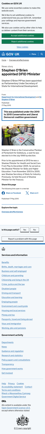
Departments (8, 342)
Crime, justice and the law (13, 284)
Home (4, 60)
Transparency (8, 364)
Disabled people (9, 288)
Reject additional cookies (22, 41)
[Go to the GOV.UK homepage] (10, 54)
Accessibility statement (12, 387)
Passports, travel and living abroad (17, 319)
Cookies (20, 383)
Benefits (5, 262)
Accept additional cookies (22, 35)
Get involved (7, 373)
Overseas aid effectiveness (19, 60)
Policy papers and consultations (16, 360)
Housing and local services (13, 310)
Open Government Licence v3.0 (16, 408)
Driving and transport (11, 293)
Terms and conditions (11, 390)
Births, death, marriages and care (16, 266)
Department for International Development (19, 97)
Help (4, 383)
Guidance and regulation (12, 351)
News (4, 346)
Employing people (10, 301)
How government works (12, 368)
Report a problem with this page (22, 239)
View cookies (22, 47)
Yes (26, 229)
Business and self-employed (14, 271)
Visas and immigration (11, 323)
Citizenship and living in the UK (15, 280)
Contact (28, 387)
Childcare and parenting (12, 275)
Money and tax (8, 315)
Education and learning (12, 297)
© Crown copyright (22, 428)
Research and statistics (12, 355)
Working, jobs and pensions (14, 328)
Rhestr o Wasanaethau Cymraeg (16, 393)
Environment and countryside (15, 306)
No (36, 229)
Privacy (11, 383)
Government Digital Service (14, 396)
